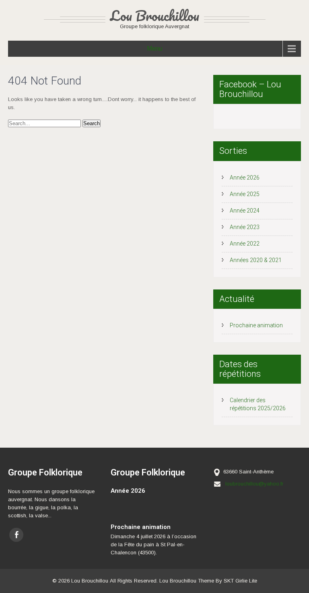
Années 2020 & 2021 (256, 260)
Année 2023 (245, 227)
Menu (154, 48)
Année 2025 (245, 194)
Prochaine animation (256, 325)
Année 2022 (245, 243)
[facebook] (16, 535)
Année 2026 (245, 177)
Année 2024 (245, 210)
